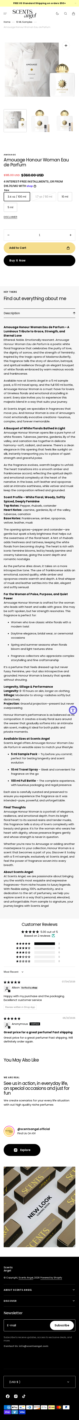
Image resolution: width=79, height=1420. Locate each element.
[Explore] (9, 1131)
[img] (12, 982)
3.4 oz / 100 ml (19, 198)
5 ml (12, 208)
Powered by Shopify (51, 1277)
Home (7, 22)
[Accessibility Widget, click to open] (73, 710)
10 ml (67, 198)
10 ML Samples (24, 22)
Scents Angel (26, 1277)
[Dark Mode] (57, 14)
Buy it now (17, 260)
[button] (5, 14)
